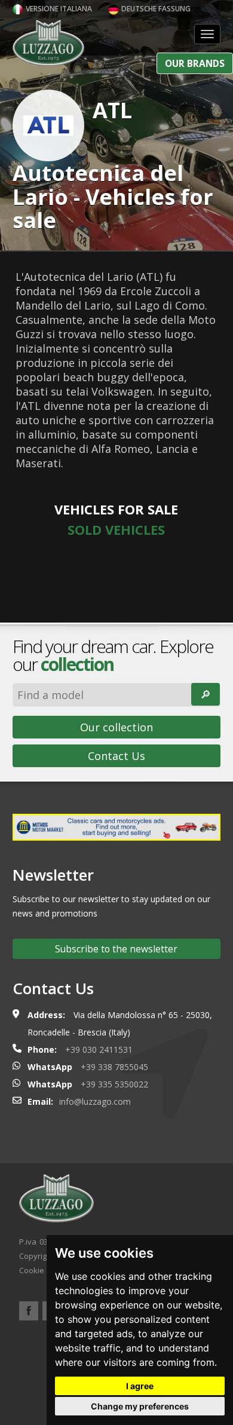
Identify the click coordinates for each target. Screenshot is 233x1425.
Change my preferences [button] (140, 1406)
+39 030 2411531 (99, 1049)
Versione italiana (58, 9)
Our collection (116, 727)
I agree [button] (140, 1386)
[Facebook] (28, 1310)
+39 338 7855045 (114, 1066)
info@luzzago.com (95, 1101)
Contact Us (116, 756)
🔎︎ (205, 694)
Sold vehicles (116, 529)
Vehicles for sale (116, 509)
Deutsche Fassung (155, 9)
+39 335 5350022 (114, 1084)
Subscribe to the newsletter (116, 948)
